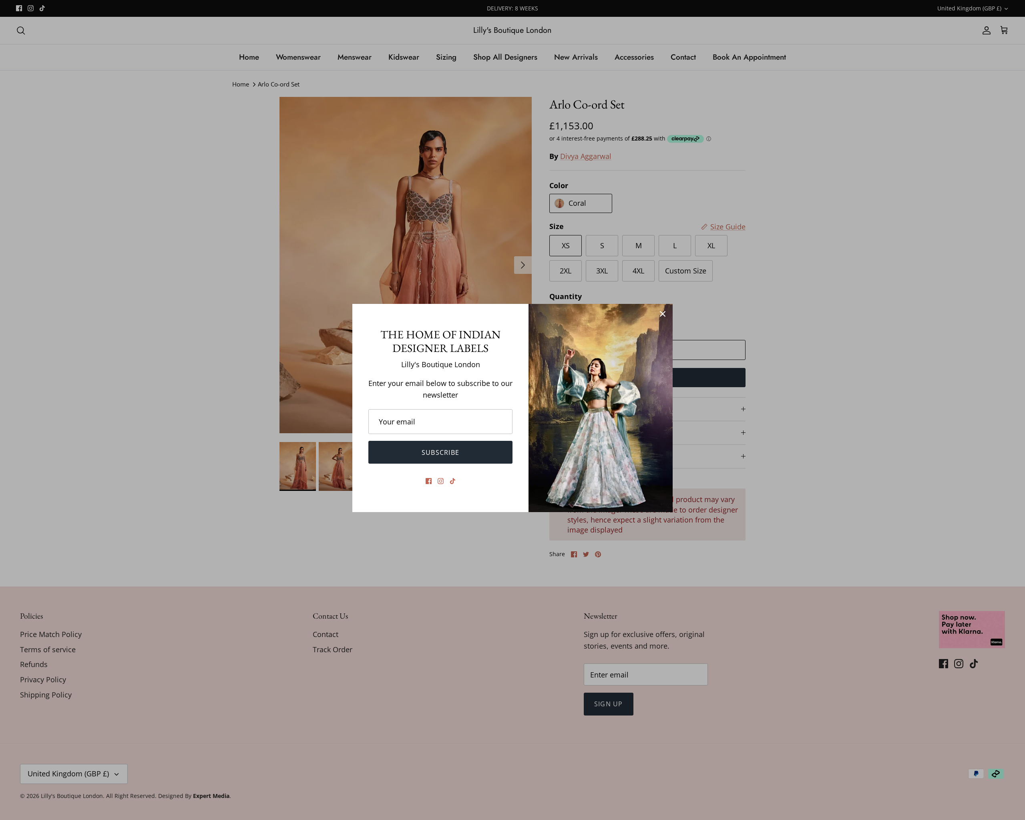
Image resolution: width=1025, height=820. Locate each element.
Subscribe (441, 452)
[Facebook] (429, 481)
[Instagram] (441, 481)
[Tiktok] (453, 481)
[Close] (662, 314)
